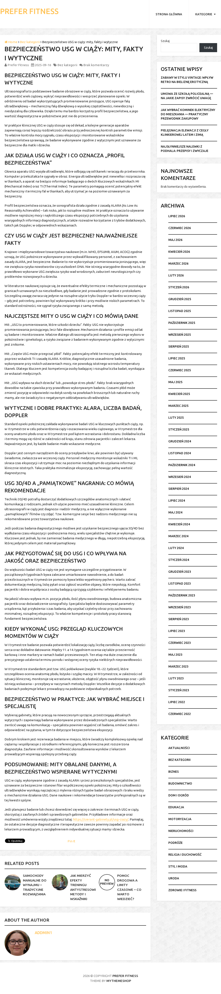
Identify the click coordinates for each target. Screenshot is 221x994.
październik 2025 (181, 323)
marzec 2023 (178, 666)
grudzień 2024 (179, 441)
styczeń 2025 (178, 429)
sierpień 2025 (178, 346)
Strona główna (169, 14)
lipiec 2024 (176, 500)
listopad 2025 (179, 311)
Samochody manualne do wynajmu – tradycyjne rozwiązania (34, 885)
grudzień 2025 (179, 299)
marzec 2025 (178, 405)
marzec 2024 (178, 536)
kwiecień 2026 (179, 251)
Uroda (173, 878)
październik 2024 (181, 465)
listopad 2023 (179, 583)
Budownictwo (180, 783)
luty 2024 (176, 548)
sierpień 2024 (178, 488)
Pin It (71, 841)
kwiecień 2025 (179, 394)
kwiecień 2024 (179, 524)
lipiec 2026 (176, 216)
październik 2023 (181, 595)
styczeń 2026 (178, 287)
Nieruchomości (180, 831)
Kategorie (203, 14)
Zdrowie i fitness (182, 890)
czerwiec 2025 (179, 370)
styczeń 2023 (178, 690)
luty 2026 (176, 275)
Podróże (175, 842)
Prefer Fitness (29, 11)
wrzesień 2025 (179, 334)
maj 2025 (175, 382)
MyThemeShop (118, 981)
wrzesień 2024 (179, 477)
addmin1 (43, 932)
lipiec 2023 (176, 631)
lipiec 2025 (176, 358)
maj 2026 (175, 240)
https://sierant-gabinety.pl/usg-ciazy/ (100, 819)
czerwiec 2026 (179, 228)
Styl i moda (177, 866)
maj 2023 (175, 654)
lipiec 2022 (176, 702)
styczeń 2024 (178, 560)
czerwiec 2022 (179, 714)
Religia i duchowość (185, 854)
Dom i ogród (178, 795)
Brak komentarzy (96, 65)
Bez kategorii (30, 42)
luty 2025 (176, 417)
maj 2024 (175, 512)
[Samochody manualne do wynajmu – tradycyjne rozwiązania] (13, 882)
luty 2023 (176, 678)
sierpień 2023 (178, 619)
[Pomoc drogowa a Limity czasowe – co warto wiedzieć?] (107, 882)
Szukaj (165, 41)
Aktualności (179, 748)
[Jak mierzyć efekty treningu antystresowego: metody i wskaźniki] (60, 882)
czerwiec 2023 (179, 642)
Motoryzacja (179, 819)
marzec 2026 (178, 263)
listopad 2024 (179, 453)
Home (12, 42)
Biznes (173, 771)
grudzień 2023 (179, 571)
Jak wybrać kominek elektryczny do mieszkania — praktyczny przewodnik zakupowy (188, 114)
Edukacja (176, 807)
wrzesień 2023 (179, 607)
